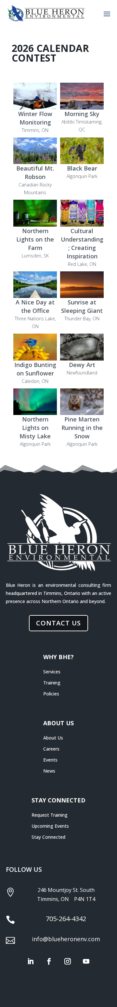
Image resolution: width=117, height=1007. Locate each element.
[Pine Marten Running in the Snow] (82, 401)
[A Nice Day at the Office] (35, 284)
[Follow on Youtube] (86, 961)
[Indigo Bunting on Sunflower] (35, 347)
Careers (51, 749)
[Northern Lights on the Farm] (35, 213)
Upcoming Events (50, 826)
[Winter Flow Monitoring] (35, 96)
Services (51, 672)
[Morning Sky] (82, 96)
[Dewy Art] (82, 347)
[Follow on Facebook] (49, 961)
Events (50, 760)
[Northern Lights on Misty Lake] (35, 401)
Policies (51, 694)
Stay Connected (48, 837)
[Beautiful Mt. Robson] (35, 150)
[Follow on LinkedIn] (30, 961)
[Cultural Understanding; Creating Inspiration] (82, 213)
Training (51, 683)
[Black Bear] (82, 150)
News (49, 771)
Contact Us (58, 623)
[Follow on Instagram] (67, 961)
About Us (53, 738)
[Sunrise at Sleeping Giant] (82, 284)
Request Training (50, 815)
